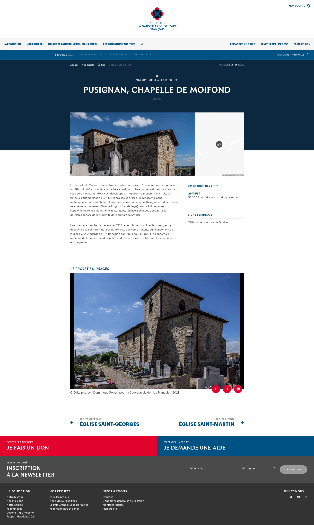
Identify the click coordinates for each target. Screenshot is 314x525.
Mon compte (297, 5)
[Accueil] (157, 19)
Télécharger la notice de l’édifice (208, 222)
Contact (108, 496)
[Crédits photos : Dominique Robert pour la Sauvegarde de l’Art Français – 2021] (157, 331)
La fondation (12, 44)
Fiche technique (200, 215)
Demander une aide (242, 44)
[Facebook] (284, 497)
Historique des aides (203, 186)
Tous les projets (59, 496)
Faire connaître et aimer (64, 508)
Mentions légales (113, 504)
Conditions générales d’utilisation (123, 500)
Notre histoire (15, 496)
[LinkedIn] (306, 497)
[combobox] (91, 55)
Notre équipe (15, 504)
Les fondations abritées (119, 44)
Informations (115, 491)
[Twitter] (290, 497)
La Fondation (18, 491)
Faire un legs (14, 508)
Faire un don (302, 44)
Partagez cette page (231, 64)
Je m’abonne (293, 469)
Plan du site (110, 508)
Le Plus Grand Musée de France (69, 504)
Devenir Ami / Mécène (274, 44)
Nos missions (15, 500)
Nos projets (34, 44)
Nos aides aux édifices (63, 500)
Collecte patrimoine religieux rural (73, 44)
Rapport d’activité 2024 (21, 516)
